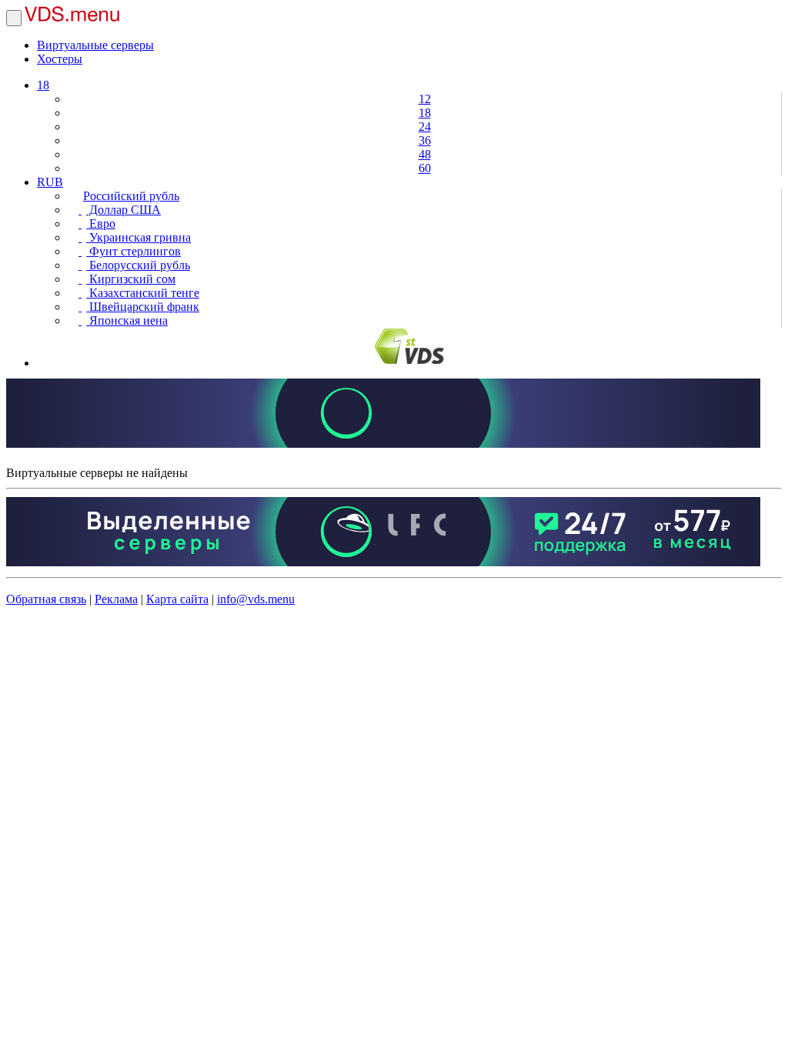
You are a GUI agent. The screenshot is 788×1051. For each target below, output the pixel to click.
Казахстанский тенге (142, 292)
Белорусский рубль (138, 265)
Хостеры (59, 58)
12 (425, 98)
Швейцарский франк (142, 306)
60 (425, 168)
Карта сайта (177, 599)
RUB (50, 182)
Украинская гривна (138, 237)
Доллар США (123, 209)
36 (425, 140)
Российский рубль (131, 195)
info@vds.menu (256, 599)
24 (425, 126)
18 (43, 85)
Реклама (116, 599)
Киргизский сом (130, 278)
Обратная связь (46, 599)
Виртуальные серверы (95, 45)
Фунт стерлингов (133, 251)
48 (425, 154)
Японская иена (127, 320)
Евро (100, 223)
